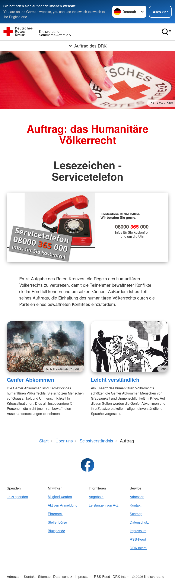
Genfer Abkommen (30, 379)
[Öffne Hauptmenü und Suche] (166, 32)
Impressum (138, 530)
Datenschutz (139, 522)
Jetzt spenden (17, 496)
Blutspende (56, 530)
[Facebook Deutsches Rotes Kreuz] (87, 465)
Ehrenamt (55, 513)
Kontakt (135, 505)
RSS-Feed (138, 539)
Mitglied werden (60, 496)
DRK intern (138, 547)
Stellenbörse (57, 522)
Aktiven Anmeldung (62, 505)
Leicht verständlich (115, 379)
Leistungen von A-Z (103, 505)
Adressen (137, 496)
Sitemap (136, 513)
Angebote (96, 496)
